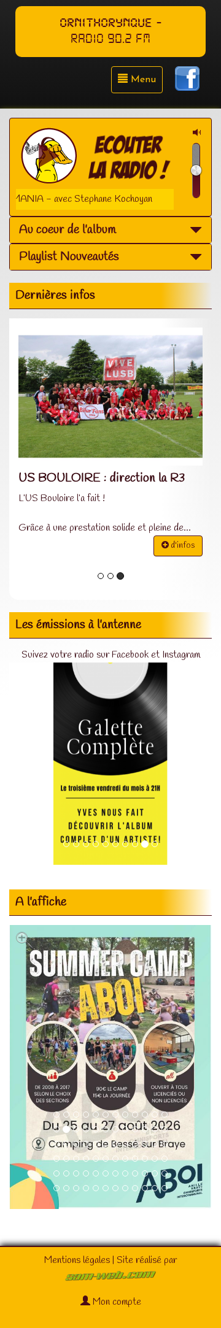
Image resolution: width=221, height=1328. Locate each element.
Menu (142, 80)
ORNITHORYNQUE (106, 23)
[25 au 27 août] (110, 1067)
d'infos (182, 545)
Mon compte (115, 1301)
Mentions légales (77, 1260)
